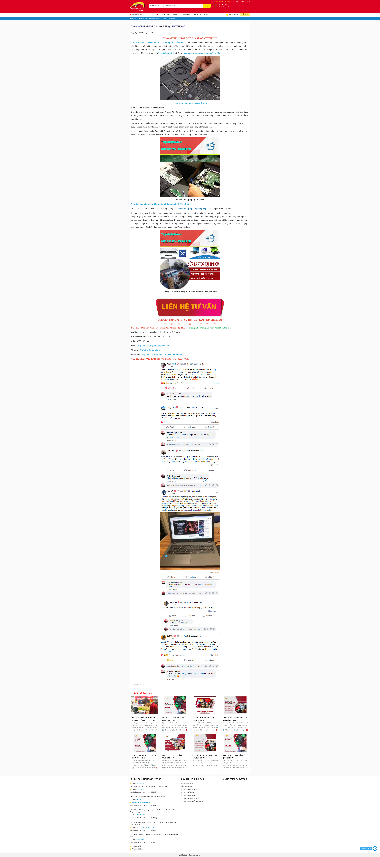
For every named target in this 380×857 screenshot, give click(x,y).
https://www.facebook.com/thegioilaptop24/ (162, 354)
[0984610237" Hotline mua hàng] (216, 5)
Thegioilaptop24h (166, 53)
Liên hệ (248, 1)
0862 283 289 (140, 799)
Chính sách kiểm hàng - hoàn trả (191, 789)
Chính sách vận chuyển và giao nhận (192, 801)
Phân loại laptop (201, 15)
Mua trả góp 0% (233, 14)
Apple (174, 15)
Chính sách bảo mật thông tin (190, 798)
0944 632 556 (150, 827)
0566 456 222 (140, 815)
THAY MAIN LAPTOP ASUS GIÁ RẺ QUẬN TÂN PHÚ (158, 42)
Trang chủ (133, 18)
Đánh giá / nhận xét (138, 684)
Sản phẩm (166, 15)
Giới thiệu (235, 1)
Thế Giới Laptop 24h (150, 350)
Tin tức (242, 1)
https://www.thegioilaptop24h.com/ (154, 345)
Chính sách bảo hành (187, 792)
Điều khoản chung (186, 786)
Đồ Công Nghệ (185, 15)
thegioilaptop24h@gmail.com (141, 802)
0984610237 (140, 789)
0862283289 (140, 783)
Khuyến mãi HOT (137, 14)
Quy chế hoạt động (187, 783)
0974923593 (140, 839)
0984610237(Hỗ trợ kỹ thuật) (223, 1)
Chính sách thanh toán (188, 795)
